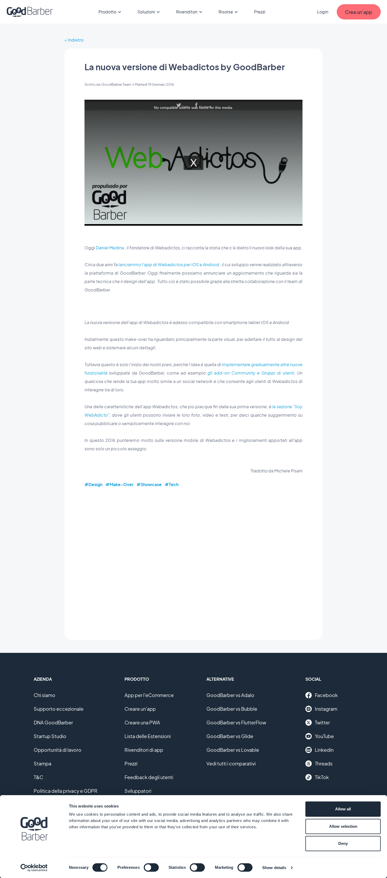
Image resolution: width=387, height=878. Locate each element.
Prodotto (107, 11)
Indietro (75, 40)
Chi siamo (44, 695)
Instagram (326, 709)
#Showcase (149, 484)
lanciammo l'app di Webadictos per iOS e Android (168, 264)
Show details (274, 867)
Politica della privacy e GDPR (65, 791)
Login (322, 11)
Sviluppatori (138, 791)
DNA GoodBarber (53, 722)
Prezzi (259, 11)
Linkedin (324, 750)
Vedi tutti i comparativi (231, 763)
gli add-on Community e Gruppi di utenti (250, 373)
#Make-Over (119, 484)
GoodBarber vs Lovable (232, 750)
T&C (38, 777)
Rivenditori (186, 11)
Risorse (226, 11)
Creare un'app (140, 709)
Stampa (42, 763)
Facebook (326, 695)
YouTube (324, 736)
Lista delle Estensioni (148, 736)
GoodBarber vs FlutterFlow (236, 722)
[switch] (151, 867)
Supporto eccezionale (58, 709)
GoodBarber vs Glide (229, 736)
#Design (93, 484)
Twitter (322, 722)
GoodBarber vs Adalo (230, 695)
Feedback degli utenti (149, 777)
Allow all (343, 809)
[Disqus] (193, 559)
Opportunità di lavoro (57, 750)
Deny (343, 843)
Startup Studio (50, 736)
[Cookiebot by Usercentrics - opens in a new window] (34, 868)
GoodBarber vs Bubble (231, 709)
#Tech (171, 484)
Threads (324, 763)
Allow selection (343, 826)
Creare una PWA (142, 722)
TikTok (322, 777)
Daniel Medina (110, 247)
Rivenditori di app (144, 750)
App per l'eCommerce (149, 695)
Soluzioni (146, 11)
